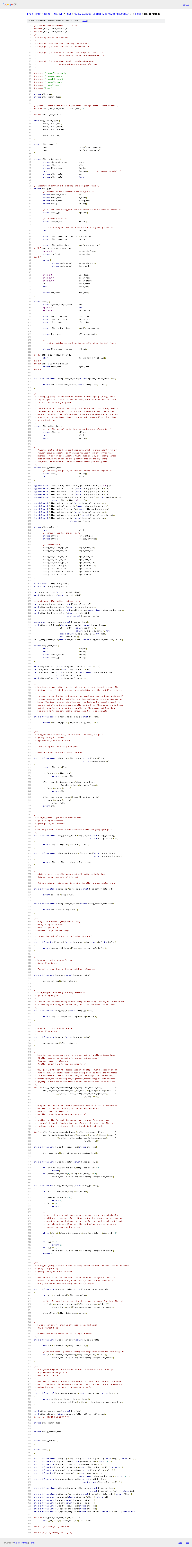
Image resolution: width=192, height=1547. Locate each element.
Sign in (186, 4)
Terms (32, 1542)
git (55, 13)
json (187, 1542)
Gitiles (17, 1542)
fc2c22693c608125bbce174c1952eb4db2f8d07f (101, 13)
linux (30, 13)
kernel (47, 13)
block (138, 13)
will (61, 13)
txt (180, 1542)
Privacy (24, 1542)
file (85, 20)
